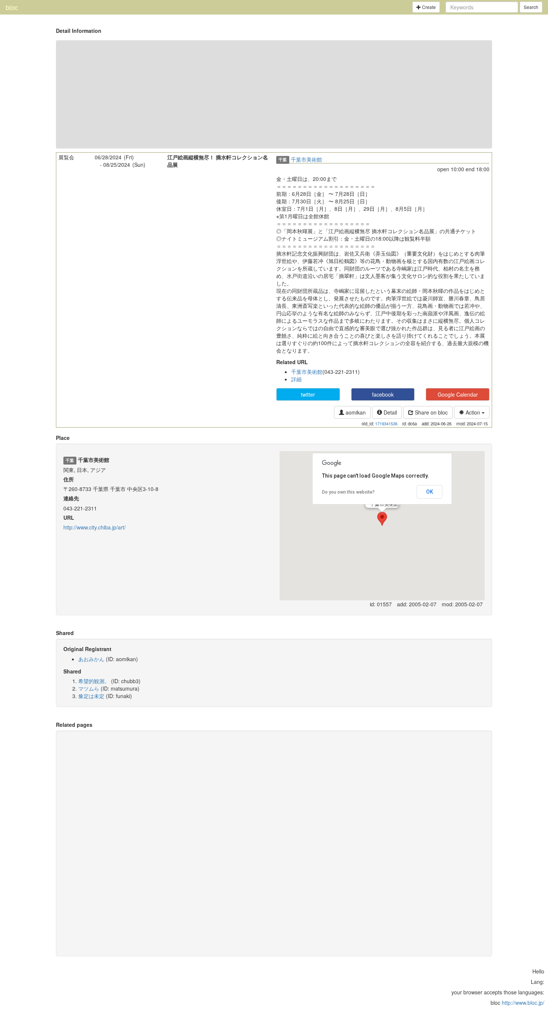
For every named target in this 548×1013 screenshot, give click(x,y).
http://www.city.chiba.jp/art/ (94, 527)
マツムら (88, 688)
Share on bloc (430, 412)
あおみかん (91, 659)
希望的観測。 (94, 681)
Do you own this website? (348, 492)
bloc (12, 7)
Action (473, 412)
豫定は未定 (91, 696)
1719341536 (386, 423)
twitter (308, 394)
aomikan (355, 412)
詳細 (296, 379)
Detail (389, 412)
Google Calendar (458, 394)
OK (429, 492)
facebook (383, 394)
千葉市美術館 (306, 159)
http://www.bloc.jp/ (523, 1002)
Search (531, 7)
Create (428, 7)
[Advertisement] (274, 94)
